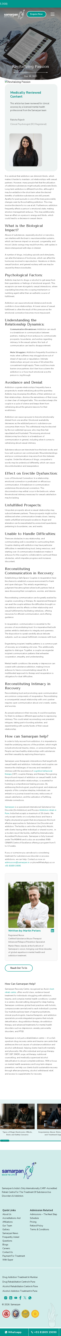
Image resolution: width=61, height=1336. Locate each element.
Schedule (34, 1218)
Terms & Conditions (39, 1229)
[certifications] (6, 1314)
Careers (6, 1248)
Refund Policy (36, 1225)
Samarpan (9, 807)
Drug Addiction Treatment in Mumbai (20, 1277)
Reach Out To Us (18, 968)
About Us (6, 1214)
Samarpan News (10, 1233)
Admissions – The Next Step (43, 1214)
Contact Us (7, 1252)
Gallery (6, 1229)
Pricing (33, 1221)
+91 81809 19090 (13, 865)
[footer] (6, 1297)
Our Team (7, 1225)
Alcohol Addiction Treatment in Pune (19, 1291)
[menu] (52, 14)
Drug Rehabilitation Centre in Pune (18, 1281)
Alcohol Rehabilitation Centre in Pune (20, 1286)
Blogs (5, 1244)
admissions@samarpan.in (17, 862)
